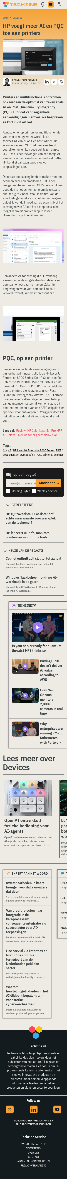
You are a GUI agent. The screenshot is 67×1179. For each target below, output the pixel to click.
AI (4, 450)
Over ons (33, 1152)
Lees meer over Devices (29, 763)
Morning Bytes (20, 491)
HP (9, 450)
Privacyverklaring (33, 1165)
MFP (58, 450)
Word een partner (33, 1144)
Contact (33, 1157)
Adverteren (33, 1148)
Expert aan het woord (30, 873)
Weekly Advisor (47, 491)
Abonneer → (48, 483)
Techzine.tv (27, 605)
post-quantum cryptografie (18, 454)
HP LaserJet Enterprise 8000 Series (33, 450)
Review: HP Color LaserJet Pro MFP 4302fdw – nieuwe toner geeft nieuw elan (32, 432)
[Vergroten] (59, 238)
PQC (38, 454)
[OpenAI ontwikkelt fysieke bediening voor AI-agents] (28, 798)
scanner (58, 454)
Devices (17, 17)
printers (47, 454)
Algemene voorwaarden (33, 1161)
